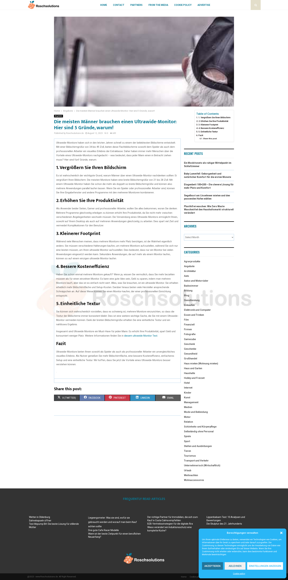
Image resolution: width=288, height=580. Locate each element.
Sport (187, 441)
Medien (188, 407)
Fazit (200, 135)
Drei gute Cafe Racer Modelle (103, 530)
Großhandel (190, 358)
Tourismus (190, 455)
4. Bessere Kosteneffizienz (211, 128)
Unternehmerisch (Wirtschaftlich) (202, 465)
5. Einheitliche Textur (208, 131)
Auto (186, 276)
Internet (188, 387)
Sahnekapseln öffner (40, 520)
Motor (187, 417)
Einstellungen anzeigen (265, 566)
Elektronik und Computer (197, 310)
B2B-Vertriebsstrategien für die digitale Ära (170, 523)
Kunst (187, 397)
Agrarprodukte (192, 261)
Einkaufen (189, 305)
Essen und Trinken (194, 315)
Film (186, 319)
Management (191, 402)
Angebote (58, 116)
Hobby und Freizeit (194, 378)
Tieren (187, 451)
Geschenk (189, 344)
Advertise (204, 5)
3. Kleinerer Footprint (208, 124)
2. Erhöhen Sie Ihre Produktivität (213, 121)
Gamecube (190, 339)
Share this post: (210, 138)
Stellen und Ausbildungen (198, 446)
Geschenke (190, 349)
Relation (188, 421)
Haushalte (189, 373)
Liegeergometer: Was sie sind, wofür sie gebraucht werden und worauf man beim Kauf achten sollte (112, 522)
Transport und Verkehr (196, 460)
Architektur (190, 271)
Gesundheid (190, 353)
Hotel (187, 383)
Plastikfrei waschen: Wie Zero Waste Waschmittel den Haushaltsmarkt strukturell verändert (209, 209)
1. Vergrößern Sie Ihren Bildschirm (214, 117)
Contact (118, 5)
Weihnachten (191, 475)
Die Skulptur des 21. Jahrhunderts (224, 523)
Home (103, 5)
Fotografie (190, 334)
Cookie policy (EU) (198, 577)
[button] (281, 533)
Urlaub (187, 470)
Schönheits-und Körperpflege (200, 426)
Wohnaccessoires (194, 480)
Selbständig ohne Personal (199, 431)
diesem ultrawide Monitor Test (140, 335)
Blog (186, 295)
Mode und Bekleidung (196, 412)
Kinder (187, 392)
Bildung (188, 290)
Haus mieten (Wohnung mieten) (201, 363)
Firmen (188, 329)
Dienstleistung (192, 300)
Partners (136, 5)
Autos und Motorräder (196, 280)
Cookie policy (239, 574)
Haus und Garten (193, 368)
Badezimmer (191, 285)
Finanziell (189, 324)
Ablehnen (235, 566)
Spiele (187, 436)
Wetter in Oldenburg (39, 517)
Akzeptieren (212, 566)
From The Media (158, 5)
